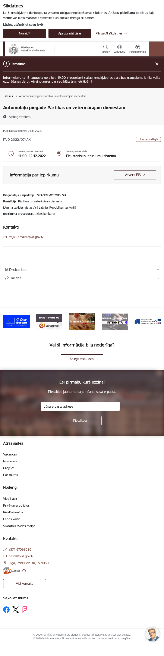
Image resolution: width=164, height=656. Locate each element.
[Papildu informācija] (24, 570)
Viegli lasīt (10, 499)
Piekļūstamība (13, 512)
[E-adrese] (11, 570)
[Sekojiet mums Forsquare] (25, 609)
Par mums (10, 475)
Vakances (10, 454)
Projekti (8, 468)
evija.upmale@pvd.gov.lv (26, 237)
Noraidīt (24, 33)
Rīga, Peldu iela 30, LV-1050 (29, 563)
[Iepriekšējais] (8, 321)
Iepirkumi (10, 461)
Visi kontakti (24, 584)
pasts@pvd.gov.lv (21, 556)
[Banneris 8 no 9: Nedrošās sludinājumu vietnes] (82, 321)
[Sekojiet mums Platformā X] (15, 609)
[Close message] (156, 64)
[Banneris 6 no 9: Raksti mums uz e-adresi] (16, 321)
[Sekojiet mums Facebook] (6, 609)
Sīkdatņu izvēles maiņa (19, 526)
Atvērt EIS (133, 175)
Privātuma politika (16, 505)
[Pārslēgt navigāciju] (156, 49)
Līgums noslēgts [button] (148, 139)
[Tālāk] (156, 321)
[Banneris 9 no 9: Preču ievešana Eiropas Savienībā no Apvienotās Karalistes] (115, 321)
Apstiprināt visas (70, 33)
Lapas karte (11, 519)
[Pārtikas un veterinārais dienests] (28, 49)
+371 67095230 (20, 549)
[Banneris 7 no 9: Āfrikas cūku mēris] (49, 321)
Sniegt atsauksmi (82, 359)
